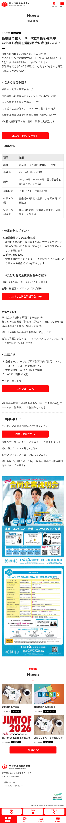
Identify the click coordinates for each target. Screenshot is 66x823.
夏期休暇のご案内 (10, 707)
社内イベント (49, 711)
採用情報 (16, 33)
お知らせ (16, 711)
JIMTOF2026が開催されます (16, 737)
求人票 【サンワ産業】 (25, 135)
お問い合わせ (9, 782)
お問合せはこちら (25, 434)
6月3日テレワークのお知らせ (48, 737)
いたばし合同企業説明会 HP (25, 296)
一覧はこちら (33, 750)
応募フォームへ (25, 388)
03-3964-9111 (13, 776)
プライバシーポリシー (13, 786)
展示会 (16, 742)
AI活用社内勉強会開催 (45, 707)
